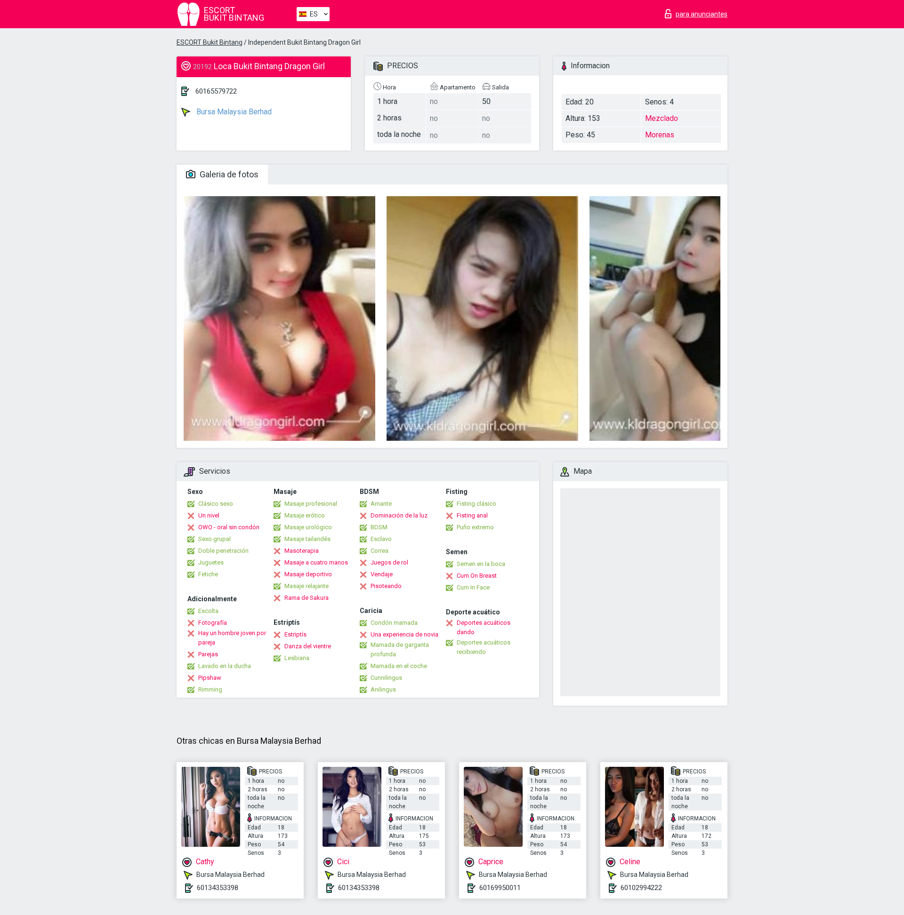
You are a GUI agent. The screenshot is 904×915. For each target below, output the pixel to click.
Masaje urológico (308, 527)
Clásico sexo (215, 503)
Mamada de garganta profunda (400, 649)
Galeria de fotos (228, 174)
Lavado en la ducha (224, 665)
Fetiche (208, 574)
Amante (381, 503)
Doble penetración (223, 550)
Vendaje (382, 574)
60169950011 (500, 887)
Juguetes (211, 562)
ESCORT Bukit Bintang (209, 42)
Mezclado (661, 118)
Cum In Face (473, 587)
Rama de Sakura (306, 597)
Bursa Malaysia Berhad (233, 111)
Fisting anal (472, 515)
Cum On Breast (477, 575)
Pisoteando (386, 585)
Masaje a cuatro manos (316, 562)
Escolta (208, 610)
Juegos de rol (389, 562)
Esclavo (381, 538)
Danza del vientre (307, 646)
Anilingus (383, 689)
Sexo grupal (214, 538)
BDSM (379, 527)
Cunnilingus (386, 677)
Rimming (210, 689)
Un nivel (208, 515)
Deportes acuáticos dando (483, 627)
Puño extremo (475, 527)
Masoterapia (301, 550)
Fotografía (212, 622)
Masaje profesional (310, 503)
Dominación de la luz (399, 515)
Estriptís (295, 634)
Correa (379, 550)
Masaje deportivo (308, 574)
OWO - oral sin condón (228, 527)
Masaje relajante (306, 585)
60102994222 (641, 887)
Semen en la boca (481, 563)
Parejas (208, 654)
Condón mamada (394, 622)
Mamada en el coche (399, 665)
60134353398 (217, 887)
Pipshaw (209, 677)
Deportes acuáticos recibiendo (483, 647)
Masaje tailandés (307, 538)
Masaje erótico (304, 515)
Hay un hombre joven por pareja (232, 637)
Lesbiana (296, 657)
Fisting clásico (476, 503)
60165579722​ (216, 91)
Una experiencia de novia (404, 634)
